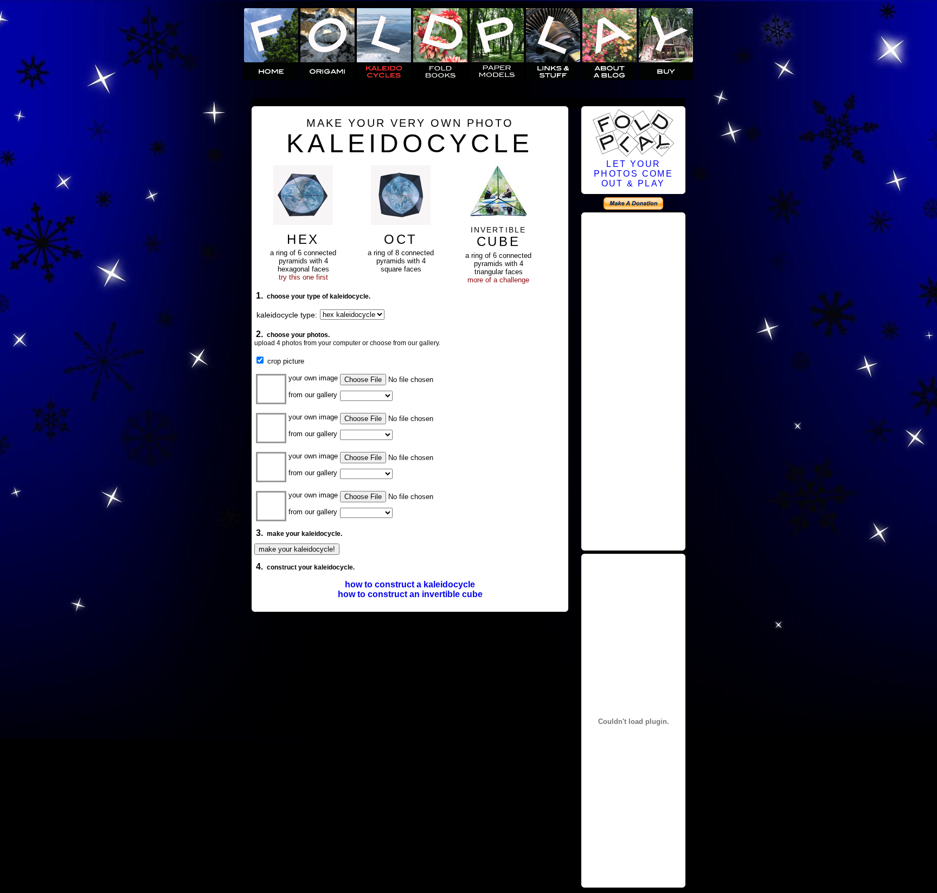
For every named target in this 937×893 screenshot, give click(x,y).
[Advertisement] (633, 379)
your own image (313, 378)
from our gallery (312, 395)
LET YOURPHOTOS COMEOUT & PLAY (633, 173)
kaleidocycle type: (286, 314)
